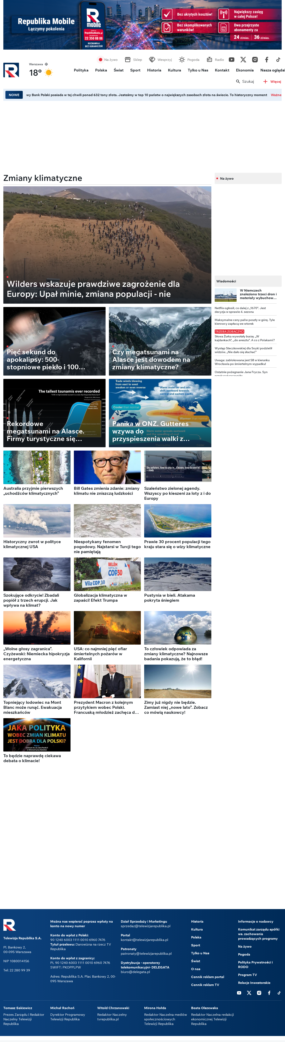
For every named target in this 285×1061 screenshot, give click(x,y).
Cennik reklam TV (205, 985)
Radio (219, 60)
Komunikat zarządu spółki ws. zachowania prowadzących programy (258, 934)
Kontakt (222, 70)
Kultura (174, 70)
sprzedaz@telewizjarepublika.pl (145, 926)
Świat (119, 70)
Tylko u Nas (198, 70)
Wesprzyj (165, 60)
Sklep (137, 60)
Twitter (243, 58)
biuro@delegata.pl (135, 972)
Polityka (81, 70)
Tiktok (278, 58)
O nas (195, 969)
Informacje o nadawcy (255, 921)
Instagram (255, 58)
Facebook (266, 58)
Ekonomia (245, 70)
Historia (154, 70)
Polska (101, 70)
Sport (135, 70)
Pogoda (193, 60)
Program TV (247, 975)
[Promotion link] (142, 25)
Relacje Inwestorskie (254, 983)
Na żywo (111, 60)
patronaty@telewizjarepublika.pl (146, 953)
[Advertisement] (142, 1051)
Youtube (231, 58)
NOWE (14, 95)
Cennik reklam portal (207, 977)
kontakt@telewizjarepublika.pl (144, 940)
